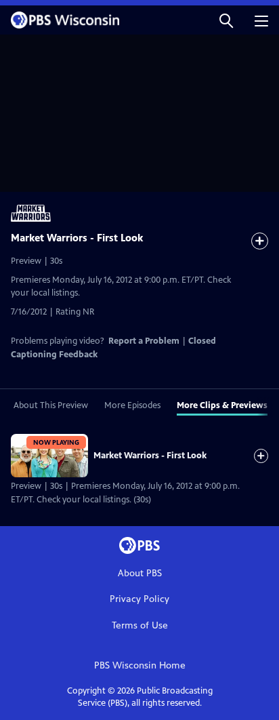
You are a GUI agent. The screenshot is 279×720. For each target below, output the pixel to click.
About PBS (140, 573)
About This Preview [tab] (51, 405)
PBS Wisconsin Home (140, 665)
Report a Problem (143, 341)
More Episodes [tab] (132, 405)
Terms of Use (140, 625)
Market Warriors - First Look (150, 455)
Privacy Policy (139, 599)
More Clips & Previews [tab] (222, 405)
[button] (226, 20)
